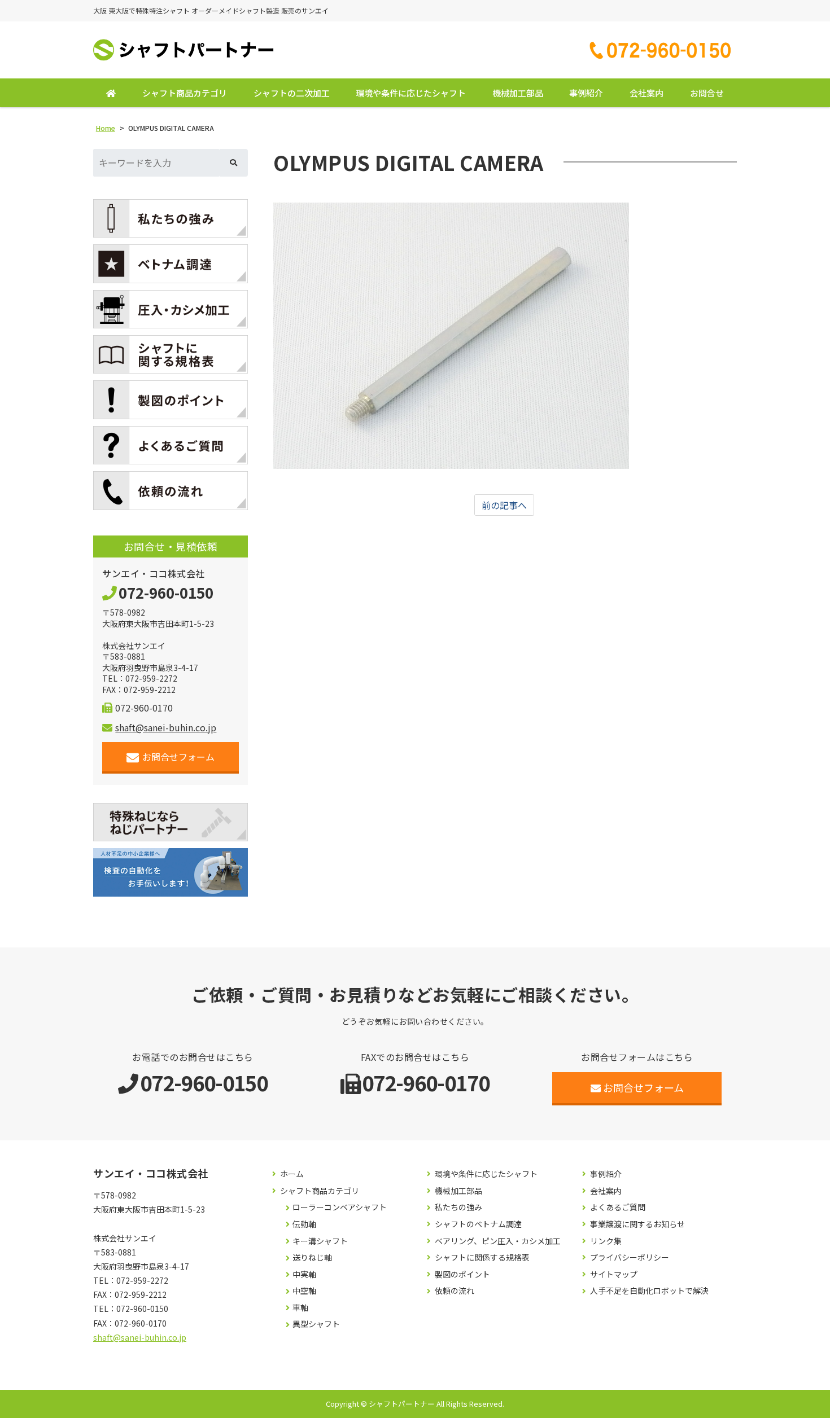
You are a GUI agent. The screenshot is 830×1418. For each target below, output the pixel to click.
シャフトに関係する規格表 (482, 1257)
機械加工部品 (517, 93)
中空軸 (304, 1290)
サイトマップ (613, 1274)
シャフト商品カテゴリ (184, 93)
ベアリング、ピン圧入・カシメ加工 (498, 1241)
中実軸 (304, 1274)
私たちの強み (458, 1207)
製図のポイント (462, 1274)
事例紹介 (586, 93)
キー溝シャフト (320, 1241)
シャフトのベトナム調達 (478, 1224)
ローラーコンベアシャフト (339, 1207)
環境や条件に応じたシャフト (411, 93)
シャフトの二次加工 (292, 93)
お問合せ (707, 93)
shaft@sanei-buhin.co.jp (165, 727)
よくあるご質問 (617, 1207)
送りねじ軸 (312, 1257)
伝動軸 (304, 1224)
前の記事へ (504, 505)
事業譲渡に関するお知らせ (637, 1224)
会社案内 (646, 93)
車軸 (300, 1307)
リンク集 (606, 1241)
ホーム (292, 1174)
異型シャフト (316, 1324)
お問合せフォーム (178, 756)
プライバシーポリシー (629, 1257)
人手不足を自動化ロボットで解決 (649, 1290)
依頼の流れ (454, 1290)
